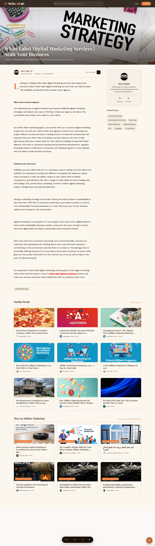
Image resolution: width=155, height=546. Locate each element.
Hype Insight (25, 71)
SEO (110, 128)
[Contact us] (149, 540)
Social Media (129, 128)
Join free (146, 4)
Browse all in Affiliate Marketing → (130, 419)
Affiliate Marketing (16, 10)
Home (4, 10)
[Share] (89, 540)
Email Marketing (114, 124)
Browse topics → (135, 302)
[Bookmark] (82, 540)
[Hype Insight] (16, 72)
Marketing (132, 120)
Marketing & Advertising (117, 120)
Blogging (118, 128)
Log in (136, 4)
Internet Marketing (115, 116)
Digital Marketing (129, 124)
